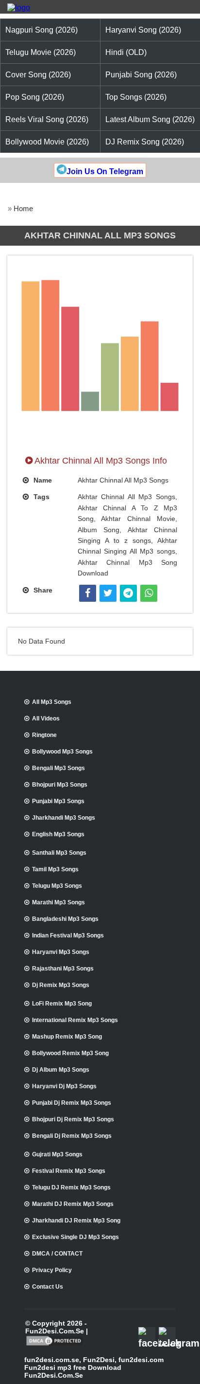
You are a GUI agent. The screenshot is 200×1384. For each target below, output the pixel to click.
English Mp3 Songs (58, 834)
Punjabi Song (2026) (141, 75)
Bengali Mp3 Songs (58, 768)
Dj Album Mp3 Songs (60, 1069)
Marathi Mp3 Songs (58, 902)
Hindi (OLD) (126, 52)
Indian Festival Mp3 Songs (68, 935)
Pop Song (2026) (34, 97)
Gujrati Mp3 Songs (57, 1154)
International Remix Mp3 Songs (75, 1020)
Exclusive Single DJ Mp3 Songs (75, 1237)
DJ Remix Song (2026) (144, 142)
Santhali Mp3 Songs (59, 852)
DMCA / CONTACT (57, 1253)
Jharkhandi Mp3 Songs (63, 817)
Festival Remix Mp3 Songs (68, 1171)
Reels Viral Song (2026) (46, 119)
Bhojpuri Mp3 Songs (59, 784)
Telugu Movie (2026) (40, 52)
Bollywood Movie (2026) (47, 142)
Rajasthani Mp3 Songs (63, 968)
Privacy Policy (52, 1270)
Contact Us (47, 1286)
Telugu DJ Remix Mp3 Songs (71, 1187)
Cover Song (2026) (38, 75)
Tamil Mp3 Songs (55, 869)
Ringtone (44, 735)
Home (23, 208)
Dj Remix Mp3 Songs (60, 985)
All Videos (46, 718)
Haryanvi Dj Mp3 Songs (64, 1086)
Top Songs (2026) (136, 97)
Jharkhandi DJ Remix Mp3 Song (76, 1220)
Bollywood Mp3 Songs (62, 751)
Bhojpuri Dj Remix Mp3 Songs (73, 1119)
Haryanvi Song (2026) (143, 30)
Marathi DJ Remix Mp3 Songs (73, 1204)
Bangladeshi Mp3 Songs (65, 919)
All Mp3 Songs (51, 702)
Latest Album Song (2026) (150, 119)
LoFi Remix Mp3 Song (62, 1003)
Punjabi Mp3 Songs (58, 801)
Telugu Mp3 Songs (57, 885)
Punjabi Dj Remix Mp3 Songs (71, 1102)
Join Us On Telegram (105, 171)
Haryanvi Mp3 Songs (60, 952)
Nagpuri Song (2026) (41, 30)
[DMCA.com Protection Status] (54, 1344)
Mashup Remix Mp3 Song (67, 1036)
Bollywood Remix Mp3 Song (70, 1053)
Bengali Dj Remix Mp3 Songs (72, 1135)
